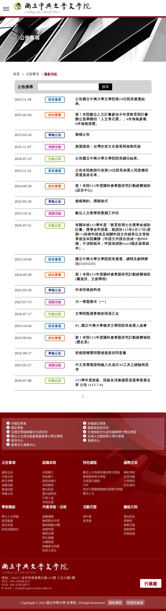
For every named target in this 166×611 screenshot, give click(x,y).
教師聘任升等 (50, 520)
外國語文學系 (97, 423)
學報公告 (7, 493)
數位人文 (88, 493)
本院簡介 (48, 472)
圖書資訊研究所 (98, 427)
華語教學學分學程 (94, 476)
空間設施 (129, 533)
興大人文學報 (10, 516)
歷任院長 (48, 489)
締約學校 (129, 472)
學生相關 (48, 537)
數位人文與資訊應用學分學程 (101, 472)
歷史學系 (17, 427)
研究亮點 (7, 525)
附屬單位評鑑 (50, 546)
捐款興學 (129, 529)
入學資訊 (129, 480)
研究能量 (7, 520)
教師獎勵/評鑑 (51, 525)
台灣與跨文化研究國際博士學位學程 (112, 432)
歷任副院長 (49, 493)
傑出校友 (129, 516)
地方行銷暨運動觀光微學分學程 (103, 489)
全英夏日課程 (91, 480)
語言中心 (17, 440)
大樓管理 (48, 542)
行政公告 (7, 476)
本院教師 (48, 485)
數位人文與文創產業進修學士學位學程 (37, 436)
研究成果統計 (10, 529)
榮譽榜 (128, 520)
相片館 (87, 516)
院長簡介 (48, 476)
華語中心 (94, 440)
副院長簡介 (49, 480)
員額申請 (48, 529)
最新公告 (7, 472)
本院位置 (48, 502)
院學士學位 (49, 550)
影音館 (87, 520)
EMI (85, 485)
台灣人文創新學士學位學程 (106, 436)
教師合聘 (48, 533)
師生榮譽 (7, 480)
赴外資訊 (129, 485)
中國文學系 (18, 423)
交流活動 (129, 476)
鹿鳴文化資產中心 (23, 444)
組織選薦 (48, 516)
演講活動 (7, 485)
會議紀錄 (7, 489)
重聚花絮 (129, 525)
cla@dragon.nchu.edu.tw (33, 588)
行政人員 (48, 497)
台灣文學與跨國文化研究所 (29, 432)
